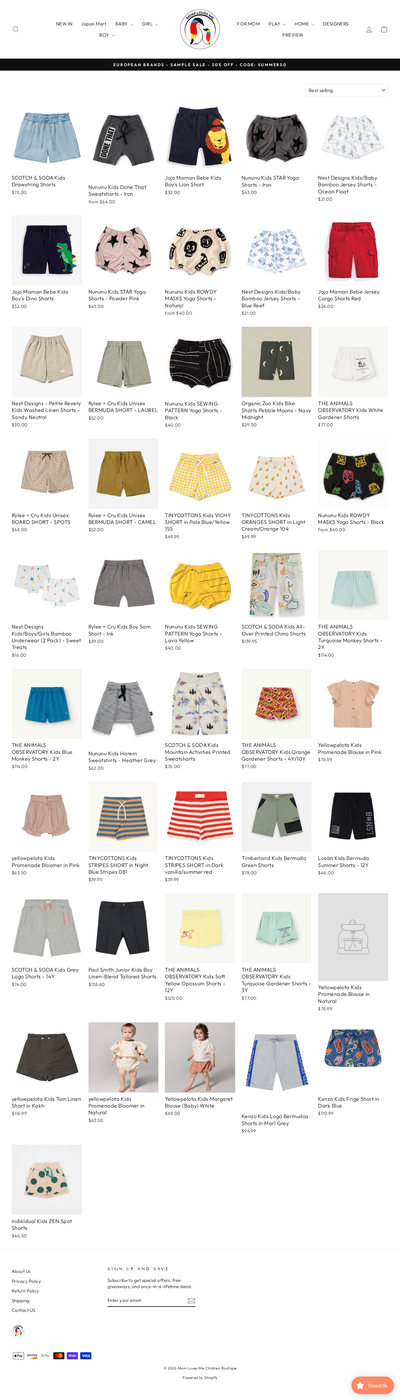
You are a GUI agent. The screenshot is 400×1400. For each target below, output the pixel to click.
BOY (104, 35)
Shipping (21, 1300)
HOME (302, 24)
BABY (122, 24)
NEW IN (64, 24)
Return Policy (25, 1291)
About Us (21, 1271)
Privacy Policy (26, 1281)
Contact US (23, 1310)
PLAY (275, 24)
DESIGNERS (336, 24)
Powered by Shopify (199, 1377)
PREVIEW (292, 35)
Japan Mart (94, 24)
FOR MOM (248, 24)
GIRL (148, 24)
